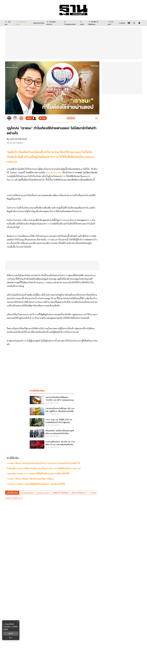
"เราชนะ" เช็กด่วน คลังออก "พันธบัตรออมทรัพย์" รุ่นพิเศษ (30, 478)
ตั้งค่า (11, 638)
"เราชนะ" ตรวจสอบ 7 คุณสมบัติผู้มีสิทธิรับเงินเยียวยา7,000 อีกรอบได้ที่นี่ (36, 484)
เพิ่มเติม (5, 629)
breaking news (28, 492)
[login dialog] (139, 23)
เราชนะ (93, 492)
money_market (43, 492)
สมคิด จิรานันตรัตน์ (60, 492)
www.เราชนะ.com (14, 498)
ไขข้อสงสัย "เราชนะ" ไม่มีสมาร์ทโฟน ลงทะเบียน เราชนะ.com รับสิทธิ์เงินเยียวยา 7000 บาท (44, 468)
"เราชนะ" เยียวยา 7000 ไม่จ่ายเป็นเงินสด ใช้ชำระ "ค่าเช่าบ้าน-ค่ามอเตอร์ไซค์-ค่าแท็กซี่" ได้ (44, 463)
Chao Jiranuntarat (53, 172)
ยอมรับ (11, 633)
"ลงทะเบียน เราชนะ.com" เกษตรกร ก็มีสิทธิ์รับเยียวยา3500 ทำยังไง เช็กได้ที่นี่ (38, 473)
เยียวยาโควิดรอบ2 (79, 492)
